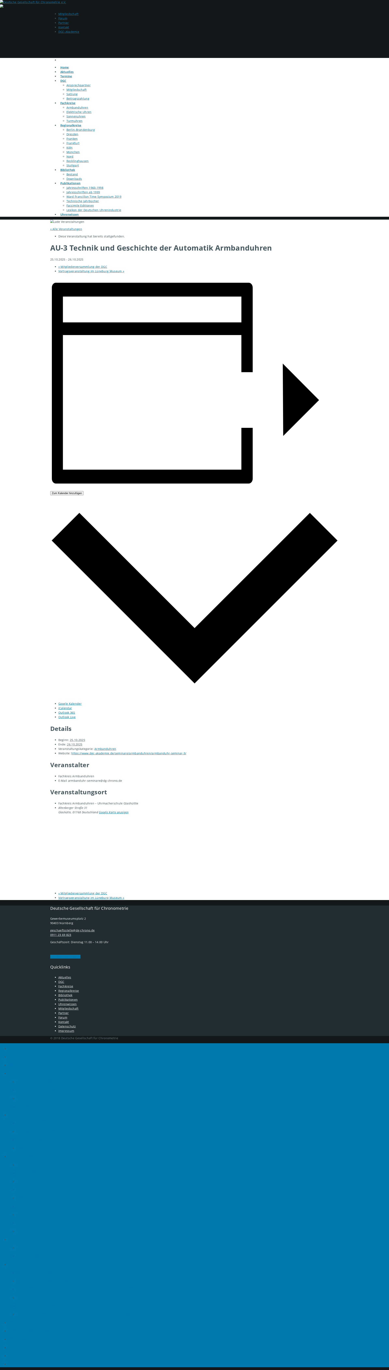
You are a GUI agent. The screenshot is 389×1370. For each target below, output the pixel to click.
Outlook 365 (66, 712)
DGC (63, 81)
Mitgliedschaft (68, 14)
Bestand (72, 174)
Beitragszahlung (78, 98)
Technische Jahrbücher (82, 201)
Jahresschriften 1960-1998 (85, 188)
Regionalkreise (70, 125)
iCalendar (65, 708)
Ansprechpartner (78, 85)
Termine (20, 1064)
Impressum (66, 1031)
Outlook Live (67, 717)
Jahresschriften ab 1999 (83, 192)
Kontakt (63, 27)
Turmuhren (74, 121)
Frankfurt (73, 143)
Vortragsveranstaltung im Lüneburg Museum (91, 271)
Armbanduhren (77, 107)
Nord (70, 156)
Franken (72, 139)
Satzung (72, 94)
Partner (63, 23)
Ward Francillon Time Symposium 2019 (94, 197)
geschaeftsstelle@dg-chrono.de (72, 930)
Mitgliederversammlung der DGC (82, 267)
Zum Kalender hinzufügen (67, 493)
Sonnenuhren (76, 116)
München (73, 152)
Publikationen (70, 183)
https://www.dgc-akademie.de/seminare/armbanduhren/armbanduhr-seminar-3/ (128, 753)
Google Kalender (70, 704)
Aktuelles (64, 977)
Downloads (74, 179)
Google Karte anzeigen (113, 812)
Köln (69, 147)
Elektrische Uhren (79, 112)
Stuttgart (72, 165)
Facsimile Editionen (80, 205)
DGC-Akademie (68, 32)
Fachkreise (68, 103)
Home (17, 1047)
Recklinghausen (77, 161)
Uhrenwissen (69, 214)
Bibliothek (67, 170)
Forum (62, 18)
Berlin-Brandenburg (80, 130)
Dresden (72, 134)
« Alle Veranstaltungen (66, 229)
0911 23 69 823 (60, 935)
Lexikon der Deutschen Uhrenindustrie (93, 210)
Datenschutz (67, 1026)
